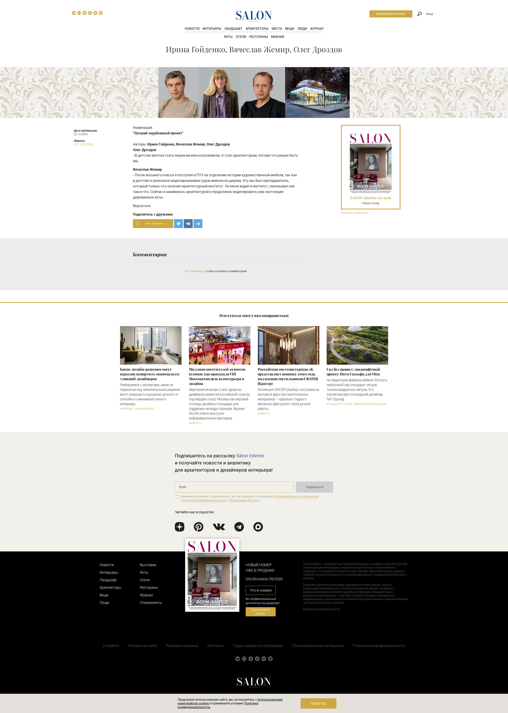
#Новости (195, 423)
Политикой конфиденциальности (204, 500)
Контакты (215, 646)
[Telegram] (197, 223)
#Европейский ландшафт (370, 404)
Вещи (289, 29)
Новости (192, 29)
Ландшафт (233, 29)
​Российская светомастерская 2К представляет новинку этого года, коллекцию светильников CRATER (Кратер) (288, 376)
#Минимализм (144, 409)
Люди (302, 29)
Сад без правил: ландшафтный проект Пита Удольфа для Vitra (353, 371)
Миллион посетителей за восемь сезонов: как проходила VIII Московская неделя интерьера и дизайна (217, 376)
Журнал (316, 29)
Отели (241, 37)
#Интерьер (126, 409)
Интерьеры (212, 29)
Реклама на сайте (142, 646)
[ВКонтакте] (188, 223)
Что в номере (261, 590)
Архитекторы (257, 29)
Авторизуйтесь (194, 271)
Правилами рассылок (245, 500)
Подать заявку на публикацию (258, 646)
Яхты (228, 37)
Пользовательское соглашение (318, 646)
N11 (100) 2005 (83, 144)
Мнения (277, 37)
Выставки (148, 565)
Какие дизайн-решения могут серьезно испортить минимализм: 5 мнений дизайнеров (150, 374)
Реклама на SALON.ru (354, 212)
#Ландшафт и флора (339, 404)
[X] (178, 223)
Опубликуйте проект (391, 14)
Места (277, 29)
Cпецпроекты (151, 602)
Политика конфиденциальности (379, 646)
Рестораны (258, 37)
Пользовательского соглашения (296, 496)
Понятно (318, 704)
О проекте (111, 646)
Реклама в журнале (182, 646)
